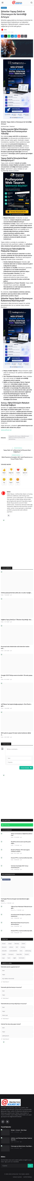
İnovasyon (10, 954)
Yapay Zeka (19, 954)
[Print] (22, 36)
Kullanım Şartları (17, 1177)
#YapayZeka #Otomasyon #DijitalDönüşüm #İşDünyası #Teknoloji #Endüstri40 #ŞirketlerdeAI (19, 437)
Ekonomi (4, 947)
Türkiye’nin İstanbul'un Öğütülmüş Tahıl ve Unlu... (21, 834)
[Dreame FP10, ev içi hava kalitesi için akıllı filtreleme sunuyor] (5, 860)
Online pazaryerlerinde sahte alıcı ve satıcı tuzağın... (16, 592)
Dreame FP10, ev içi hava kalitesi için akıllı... (22, 857)
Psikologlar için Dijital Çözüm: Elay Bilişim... (22, 1146)
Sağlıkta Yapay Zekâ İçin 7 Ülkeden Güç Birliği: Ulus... (17, 619)
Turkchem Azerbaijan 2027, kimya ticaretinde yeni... (19, 866)
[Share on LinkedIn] (12, 36)
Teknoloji (16, 943)
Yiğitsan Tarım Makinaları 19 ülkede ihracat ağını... (21, 907)
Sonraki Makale (16, 455)
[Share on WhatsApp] (9, 36)
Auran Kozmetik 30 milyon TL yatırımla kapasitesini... (21, 915)
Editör (9, 492)
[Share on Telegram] (15, 36)
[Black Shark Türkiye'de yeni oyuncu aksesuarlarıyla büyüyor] (5, 925)
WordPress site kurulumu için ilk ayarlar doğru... (21, 842)
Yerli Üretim (21, 958)
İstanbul (27, 954)
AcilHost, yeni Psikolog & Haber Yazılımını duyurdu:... (21, 1138)
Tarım (9, 958)
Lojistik (3, 954)
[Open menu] (2, 2)
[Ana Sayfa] (17, 2)
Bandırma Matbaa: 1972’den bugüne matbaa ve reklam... (20, 850)
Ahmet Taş (3, 903)
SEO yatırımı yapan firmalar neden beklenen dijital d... (16, 734)
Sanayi (9, 943)
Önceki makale (18, 448)
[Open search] (31, 2)
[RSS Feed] (8, 515)
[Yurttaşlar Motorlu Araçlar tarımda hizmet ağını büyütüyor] (17, 887)
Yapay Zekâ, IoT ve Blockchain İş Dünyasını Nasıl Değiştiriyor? (17, 451)
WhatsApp (7, 825)
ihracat (3, 943)
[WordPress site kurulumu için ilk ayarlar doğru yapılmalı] (5, 844)
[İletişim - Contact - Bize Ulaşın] (5, 1132)
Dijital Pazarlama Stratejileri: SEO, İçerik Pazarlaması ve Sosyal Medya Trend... (17, 458)
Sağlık (14, 958)
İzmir (21, 950)
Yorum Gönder (25, 768)
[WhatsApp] (3, 1122)
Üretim (23, 943)
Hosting (23, 947)
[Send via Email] (19, 36)
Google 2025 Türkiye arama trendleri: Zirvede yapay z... (16, 676)
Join (30, 1165)
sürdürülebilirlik (13, 950)
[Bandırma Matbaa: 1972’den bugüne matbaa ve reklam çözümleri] (5, 852)
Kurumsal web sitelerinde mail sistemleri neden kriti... (15, 647)
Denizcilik (4, 950)
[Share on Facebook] (2, 36)
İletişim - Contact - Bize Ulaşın (19, 1130)
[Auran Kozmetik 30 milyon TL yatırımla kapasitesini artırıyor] (5, 917)
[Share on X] (5, 36)
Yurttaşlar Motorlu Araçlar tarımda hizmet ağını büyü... (15, 900)
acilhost (11, 947)
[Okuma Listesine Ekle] (25, 36)
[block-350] (17, 89)
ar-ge (3, 958)
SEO (17, 947)
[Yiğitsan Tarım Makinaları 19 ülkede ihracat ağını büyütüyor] (5, 909)
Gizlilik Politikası (27, 1177)
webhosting (28, 950)
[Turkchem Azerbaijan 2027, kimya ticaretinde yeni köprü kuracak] (5, 868)
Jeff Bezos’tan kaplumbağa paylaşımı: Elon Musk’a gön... (16, 705)
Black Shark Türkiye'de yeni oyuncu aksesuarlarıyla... (20, 923)
